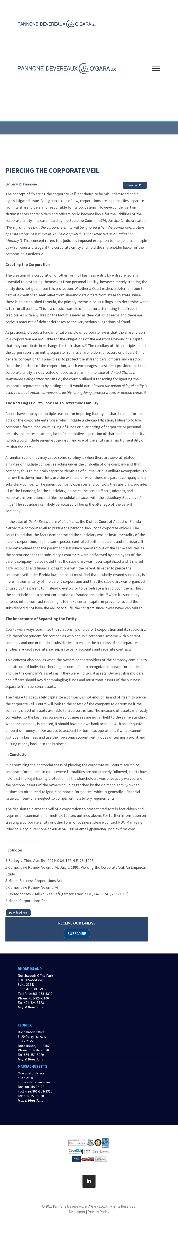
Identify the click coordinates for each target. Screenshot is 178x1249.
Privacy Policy (98, 1211)
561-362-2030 (39, 1050)
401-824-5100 (39, 998)
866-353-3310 (42, 993)
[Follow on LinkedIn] (89, 1181)
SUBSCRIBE (77, 933)
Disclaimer (77, 1211)
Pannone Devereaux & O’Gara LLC (78, 1206)
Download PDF (135, 185)
